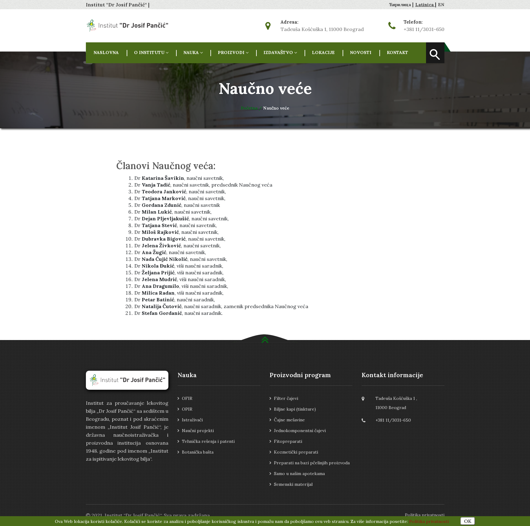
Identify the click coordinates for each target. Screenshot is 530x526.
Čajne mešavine (289, 420)
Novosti (360, 52)
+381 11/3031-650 (424, 29)
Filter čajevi (286, 398)
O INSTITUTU (149, 52)
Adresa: (289, 22)
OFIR (187, 398)
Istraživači (192, 420)
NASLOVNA (106, 52)
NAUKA (191, 52)
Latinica (425, 4)
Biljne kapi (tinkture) (295, 409)
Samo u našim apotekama (299, 473)
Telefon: (413, 22)
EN (441, 4)
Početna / (252, 108)
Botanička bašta (197, 452)
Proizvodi (231, 52)
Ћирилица (400, 4)
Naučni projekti (198, 430)
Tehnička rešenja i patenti (208, 441)
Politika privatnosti (424, 515)
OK (467, 521)
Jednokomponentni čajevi (300, 430)
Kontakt (397, 52)
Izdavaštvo (278, 52)
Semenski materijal (293, 484)
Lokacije (323, 52)
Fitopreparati (288, 441)
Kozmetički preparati (296, 452)
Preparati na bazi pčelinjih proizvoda (312, 463)
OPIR (187, 409)
